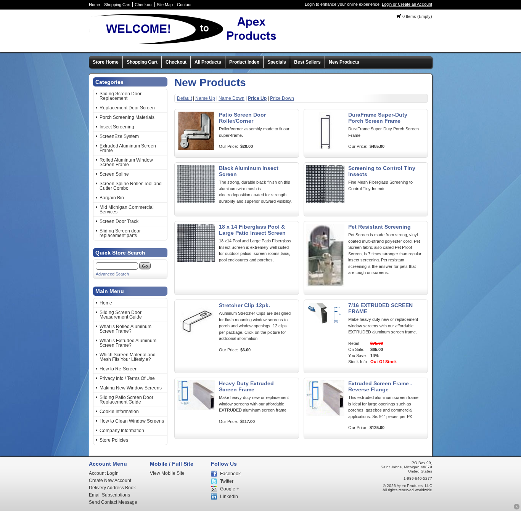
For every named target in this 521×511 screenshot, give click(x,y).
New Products (344, 62)
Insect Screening (117, 127)
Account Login (104, 473)
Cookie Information (119, 411)
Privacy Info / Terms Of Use (127, 378)
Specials (276, 62)
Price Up (257, 98)
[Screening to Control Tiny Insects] (325, 201)
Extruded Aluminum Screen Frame (128, 148)
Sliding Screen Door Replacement (121, 96)
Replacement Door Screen (127, 108)
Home (94, 4)
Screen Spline (114, 174)
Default (184, 98)
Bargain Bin (112, 197)
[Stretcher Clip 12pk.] (196, 338)
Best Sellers (307, 62)
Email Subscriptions (109, 495)
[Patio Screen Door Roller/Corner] (196, 148)
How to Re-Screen (119, 369)
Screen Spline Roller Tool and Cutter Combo (131, 186)
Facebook (230, 473)
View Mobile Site (167, 473)
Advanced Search (112, 274)
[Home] (186, 43)
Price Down (282, 98)
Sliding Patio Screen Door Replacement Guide (126, 400)
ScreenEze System (119, 136)
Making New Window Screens (131, 388)
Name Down (231, 98)
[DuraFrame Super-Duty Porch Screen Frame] (325, 148)
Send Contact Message (113, 502)
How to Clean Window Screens (132, 421)
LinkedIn (229, 496)
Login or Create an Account (407, 4)
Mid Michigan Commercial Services (127, 210)
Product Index (244, 62)
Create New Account (110, 480)
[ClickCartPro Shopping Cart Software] (516, 508)
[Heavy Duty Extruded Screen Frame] (196, 408)
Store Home (106, 62)
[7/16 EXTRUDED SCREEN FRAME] (325, 322)
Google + (229, 489)
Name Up (205, 98)
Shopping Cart (117, 4)
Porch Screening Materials (127, 117)
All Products (208, 62)
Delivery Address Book (112, 487)
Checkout (144, 4)
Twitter (226, 481)
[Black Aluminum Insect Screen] (196, 201)
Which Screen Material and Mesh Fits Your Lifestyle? (128, 357)
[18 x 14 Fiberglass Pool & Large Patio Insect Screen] (196, 260)
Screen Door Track (119, 221)
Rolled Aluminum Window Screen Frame (126, 162)
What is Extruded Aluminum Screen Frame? (128, 343)
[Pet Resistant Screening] (325, 285)
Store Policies (114, 440)
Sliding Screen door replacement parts (120, 233)
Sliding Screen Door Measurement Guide (121, 315)
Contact (184, 4)
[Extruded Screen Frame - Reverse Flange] (325, 414)
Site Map (165, 4)
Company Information (122, 430)
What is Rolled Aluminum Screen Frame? (125, 329)
